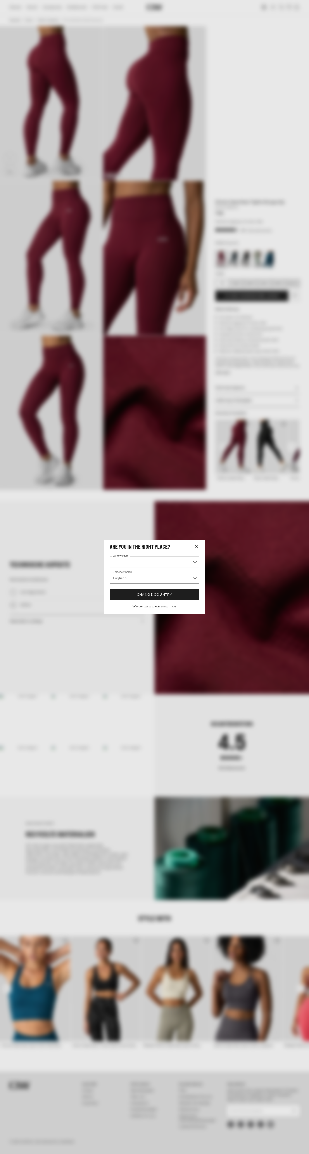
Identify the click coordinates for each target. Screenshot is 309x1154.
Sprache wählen (122, 572)
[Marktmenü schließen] (196, 546)
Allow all (259, 1105)
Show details (235, 1145)
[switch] (130, 1145)
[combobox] (154, 562)
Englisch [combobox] (119, 578)
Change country (154, 594)
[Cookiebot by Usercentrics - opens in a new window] (29, 1145)
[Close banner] (302, 1101)
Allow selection (260, 1119)
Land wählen (120, 556)
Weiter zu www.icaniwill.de (154, 606)
